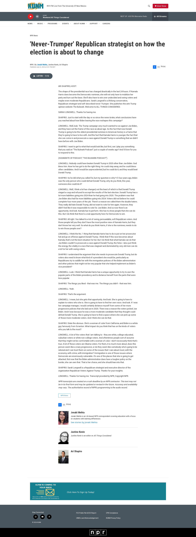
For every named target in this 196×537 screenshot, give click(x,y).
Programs (52, 24)
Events (65, 24)
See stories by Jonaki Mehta (84, 422)
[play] (30, 16)
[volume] (37, 16)
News (30, 24)
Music (40, 24)
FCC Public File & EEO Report (86, 513)
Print (163, 66)
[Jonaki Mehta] (63, 418)
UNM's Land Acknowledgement (87, 518)
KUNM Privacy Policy (113, 518)
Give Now (161, 6)
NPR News (34, 35)
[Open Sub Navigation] (34, 24)
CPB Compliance (112, 513)
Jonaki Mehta (42, 64)
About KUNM (79, 24)
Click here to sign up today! (80, 492)
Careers (106, 24)
